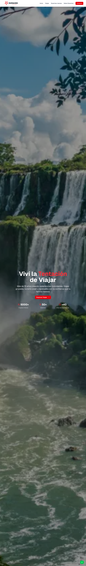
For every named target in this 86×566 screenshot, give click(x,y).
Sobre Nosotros (68, 3)
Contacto (79, 3)
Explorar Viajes (41, 297)
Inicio (41, 3)
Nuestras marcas (56, 3)
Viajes (47, 3)
